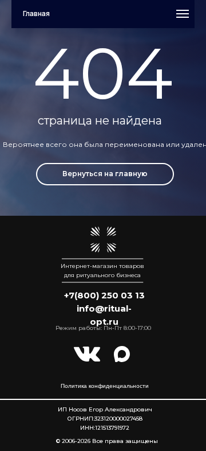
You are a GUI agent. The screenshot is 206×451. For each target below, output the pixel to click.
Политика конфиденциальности (105, 386)
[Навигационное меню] (182, 14)
